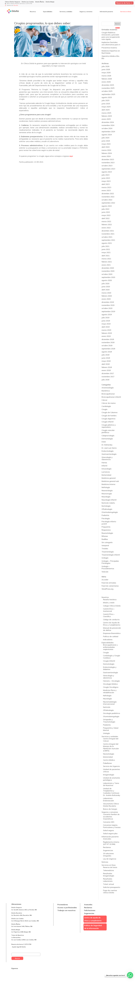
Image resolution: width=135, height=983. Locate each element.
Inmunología (106, 469)
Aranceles (107, 839)
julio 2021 (105, 246)
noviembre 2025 (108, 88)
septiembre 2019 (108, 311)
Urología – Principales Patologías (110, 562)
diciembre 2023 (108, 159)
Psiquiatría (106, 527)
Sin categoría (107, 542)
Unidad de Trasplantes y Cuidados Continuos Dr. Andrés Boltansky (111, 791)
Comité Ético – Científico (109, 615)
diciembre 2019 (108, 302)
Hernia (104, 463)
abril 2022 (106, 218)
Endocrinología (107, 451)
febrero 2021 (107, 262)
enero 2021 (106, 265)
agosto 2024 (107, 135)
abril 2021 (106, 256)
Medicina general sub (110, 481)
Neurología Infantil (109, 500)
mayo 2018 (106, 361)
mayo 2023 (106, 181)
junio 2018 (106, 358)
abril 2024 (106, 147)
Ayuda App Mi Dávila (19, 947)
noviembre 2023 (108, 162)
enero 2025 (106, 119)
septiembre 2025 (108, 94)
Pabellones (107, 763)
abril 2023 (106, 184)
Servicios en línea (125, 11)
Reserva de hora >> (124, 3)
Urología (105, 558)
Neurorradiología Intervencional (110, 703)
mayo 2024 (106, 144)
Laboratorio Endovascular (108, 799)
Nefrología (106, 487)
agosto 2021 (107, 243)
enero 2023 (106, 190)
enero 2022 (106, 228)
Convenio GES (108, 822)
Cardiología (106, 406)
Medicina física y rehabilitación (109, 691)
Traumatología (108, 552)
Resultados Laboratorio (107, 880)
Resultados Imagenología (108, 874)
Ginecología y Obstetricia (107, 458)
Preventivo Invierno (109, 48)
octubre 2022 (107, 200)
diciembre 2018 (108, 339)
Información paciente (106, 11)
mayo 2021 (106, 252)
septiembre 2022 (108, 203)
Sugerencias (108, 850)
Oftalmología (107, 509)
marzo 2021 (106, 259)
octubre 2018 (107, 345)
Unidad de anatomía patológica (111, 779)
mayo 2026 (106, 72)
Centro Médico (109, 760)
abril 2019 (106, 327)
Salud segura (108, 830)
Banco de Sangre (110, 809)
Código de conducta (111, 619)
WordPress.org (107, 589)
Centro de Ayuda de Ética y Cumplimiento (111, 624)
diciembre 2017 (108, 373)
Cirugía (104, 409)
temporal (105, 545)
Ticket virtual (108, 884)
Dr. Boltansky (107, 445)
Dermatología (107, 439)
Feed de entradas (109, 583)
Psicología (106, 518)
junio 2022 (106, 212)
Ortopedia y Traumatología (109, 720)
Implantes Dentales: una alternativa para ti (111, 43)
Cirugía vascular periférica (108, 431)
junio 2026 (106, 69)
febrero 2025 (107, 116)
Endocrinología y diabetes (109, 668)
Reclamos (107, 847)
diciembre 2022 (108, 193)
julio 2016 (105, 380)
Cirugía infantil (107, 422)
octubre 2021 (107, 237)
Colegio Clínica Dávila (111, 606)
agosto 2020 (107, 280)
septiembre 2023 (108, 169)
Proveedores (62, 905)
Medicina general (109, 478)
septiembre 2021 (108, 240)
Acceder (105, 580)
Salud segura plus (110, 833)
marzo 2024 (106, 150)
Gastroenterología (109, 454)
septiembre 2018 (108, 349)
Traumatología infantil (111, 555)
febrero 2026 (107, 79)
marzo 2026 (106, 76)
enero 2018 (106, 370)
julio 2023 (105, 175)
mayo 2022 (106, 215)
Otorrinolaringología (110, 512)
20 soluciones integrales (108, 854)
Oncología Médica (110, 684)
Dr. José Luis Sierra (109, 448)
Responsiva (106, 530)
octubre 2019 (107, 308)
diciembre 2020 (108, 268)
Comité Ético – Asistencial (109, 610)
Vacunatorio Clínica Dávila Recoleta (111, 805)
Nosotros (33, 11)
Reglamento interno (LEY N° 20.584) (111, 843)
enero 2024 (106, 156)
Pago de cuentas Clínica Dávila (110, 891)
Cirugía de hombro (109, 416)
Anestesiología (108, 388)
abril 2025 (106, 110)
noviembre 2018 (108, 342)
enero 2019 (106, 336)
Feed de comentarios (110, 586)
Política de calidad (110, 636)
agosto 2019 (107, 314)
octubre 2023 (107, 166)
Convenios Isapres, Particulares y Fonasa (111, 826)
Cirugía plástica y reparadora (109, 426)
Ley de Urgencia (109, 859)
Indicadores (107, 639)
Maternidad (106, 475)
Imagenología (108, 775)
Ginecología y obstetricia (108, 677)
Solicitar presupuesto (111, 887)
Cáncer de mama (109, 403)
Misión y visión (108, 603)
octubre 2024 (107, 128)
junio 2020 (106, 287)
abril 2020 (106, 290)
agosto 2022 (107, 206)
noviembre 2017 (108, 377)
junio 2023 (106, 178)
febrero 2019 (107, 333)
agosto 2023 (107, 172)
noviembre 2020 (108, 271)
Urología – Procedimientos (108, 567)
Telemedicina (108, 870)
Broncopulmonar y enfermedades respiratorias (110, 647)
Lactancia (106, 472)
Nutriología (106, 506)
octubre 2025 (107, 91)
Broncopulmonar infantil (111, 397)
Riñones (105, 536)
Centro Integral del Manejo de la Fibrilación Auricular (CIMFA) (111, 747)
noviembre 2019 (108, 305)
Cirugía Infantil (109, 661)
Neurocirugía (107, 494)
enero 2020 (106, 299)
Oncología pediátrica (111, 713)
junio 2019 (106, 321)
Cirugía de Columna (109, 412)
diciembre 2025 (108, 85)
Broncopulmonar (108, 394)
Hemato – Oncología (111, 681)
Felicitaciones (89, 910)
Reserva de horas (110, 867)
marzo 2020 (106, 293)
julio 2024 (105, 138)
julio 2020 (105, 283)
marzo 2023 (106, 187)
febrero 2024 (107, 153)
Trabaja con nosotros (66, 910)
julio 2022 (105, 209)
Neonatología (107, 490)
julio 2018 (105, 355)
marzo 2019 (106, 330)
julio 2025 (105, 100)
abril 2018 (106, 364)
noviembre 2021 (108, 234)
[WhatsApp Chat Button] (130, 975)
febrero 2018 (107, 367)
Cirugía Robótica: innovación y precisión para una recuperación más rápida (111, 35)
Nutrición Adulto (108, 503)
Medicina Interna (108, 484)
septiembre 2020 (108, 277)
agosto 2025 (107, 97)
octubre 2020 (107, 274)
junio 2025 (106, 104)
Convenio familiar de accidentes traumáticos (111, 816)
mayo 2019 (106, 324)
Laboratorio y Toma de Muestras (111, 784)
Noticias (105, 862)
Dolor (104, 442)
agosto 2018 (107, 352)
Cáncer (104, 400)
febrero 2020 (107, 296)
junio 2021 (106, 249)
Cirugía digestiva (108, 419)
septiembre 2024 (108, 131)
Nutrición (106, 707)
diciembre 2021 (108, 231)
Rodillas (105, 539)
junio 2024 (106, 141)
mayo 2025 (106, 107)
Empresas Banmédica (111, 633)
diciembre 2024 (108, 122)
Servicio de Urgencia (111, 766)
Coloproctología (108, 436)
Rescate (15, 5)
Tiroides (105, 548)
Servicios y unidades (66, 11)
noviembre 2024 (108, 125)
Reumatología (107, 533)
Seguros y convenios (86, 11)
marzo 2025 (106, 113)
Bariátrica (106, 391)
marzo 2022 (106, 221)
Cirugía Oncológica (110, 687)
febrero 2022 (107, 224)
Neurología (106, 497)
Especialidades (47, 11)
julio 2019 (105, 318)
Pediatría (105, 515)
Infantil (104, 466)
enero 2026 (106, 82)
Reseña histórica (109, 599)
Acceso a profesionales (67, 907)
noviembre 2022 (108, 197)
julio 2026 (105, 66)
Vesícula (105, 572)
